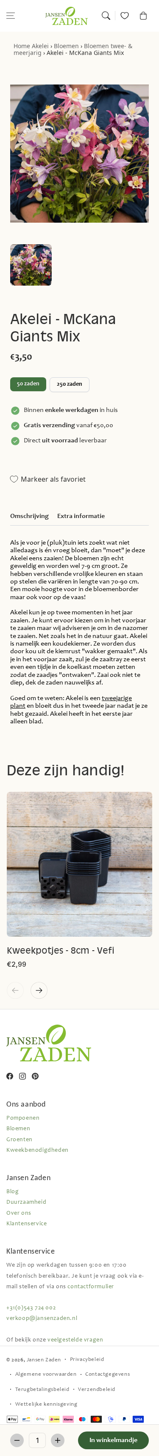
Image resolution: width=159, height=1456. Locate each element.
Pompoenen (22, 1118)
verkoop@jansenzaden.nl (41, 1319)
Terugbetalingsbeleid (42, 1390)
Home (22, 46)
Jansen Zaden (44, 1360)
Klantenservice (26, 1224)
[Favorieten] (124, 15)
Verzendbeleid (96, 1390)
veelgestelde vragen (75, 1340)
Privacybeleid (87, 1360)
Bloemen (66, 46)
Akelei (40, 46)
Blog (12, 1192)
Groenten (19, 1140)
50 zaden (28, 384)
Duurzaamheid (26, 1202)
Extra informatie (81, 516)
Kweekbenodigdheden (37, 1150)
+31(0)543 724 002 (31, 1308)
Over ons (18, 1213)
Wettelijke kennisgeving (46, 1404)
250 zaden (69, 384)
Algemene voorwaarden (46, 1374)
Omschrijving (29, 516)
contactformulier (90, 1287)
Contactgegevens (107, 1374)
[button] (10, 15)
